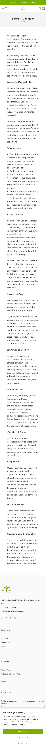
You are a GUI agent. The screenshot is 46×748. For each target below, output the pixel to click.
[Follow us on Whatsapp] (15, 618)
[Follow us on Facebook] (6, 618)
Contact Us (5, 642)
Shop (3, 646)
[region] (23, 728)
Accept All (23, 731)
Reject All (23, 743)
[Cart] (43, 8)
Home (23, 21)
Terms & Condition (9, 678)
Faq (2, 650)
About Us (4, 639)
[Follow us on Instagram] (10, 618)
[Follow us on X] (2, 618)
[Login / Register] (40, 8)
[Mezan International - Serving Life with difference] (23, 8)
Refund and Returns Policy (11, 674)
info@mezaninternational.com (12, 611)
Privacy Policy (6, 670)
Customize (23, 737)
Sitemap (4, 681)
